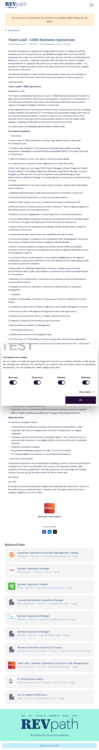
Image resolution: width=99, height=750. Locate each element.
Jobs (30, 715)
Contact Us (40, 715)
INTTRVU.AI (21, 619)
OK (80, 400)
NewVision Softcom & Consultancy (32, 651)
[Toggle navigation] (91, 5)
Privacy (65, 715)
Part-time (35, 556)
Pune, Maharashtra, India (50, 44)
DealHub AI (54, 715)
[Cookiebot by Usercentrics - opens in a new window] (84, 348)
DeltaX (20, 588)
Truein (19, 698)
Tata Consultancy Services (28, 682)
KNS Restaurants (24, 572)
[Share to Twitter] (55, 532)
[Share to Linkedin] (49, 532)
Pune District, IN (59, 682)
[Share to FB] (44, 532)
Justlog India (22, 556)
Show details (85, 392)
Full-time (33, 44)
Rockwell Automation (17, 44)
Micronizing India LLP (26, 603)
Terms (74, 715)
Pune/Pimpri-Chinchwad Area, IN (55, 556)
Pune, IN (47, 572)
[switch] (37, 382)
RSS (23, 715)
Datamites (21, 635)
